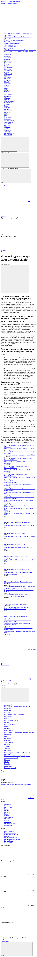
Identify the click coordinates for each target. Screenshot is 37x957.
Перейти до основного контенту (11, 1)
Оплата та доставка (10, 833)
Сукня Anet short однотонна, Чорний (15, 604)
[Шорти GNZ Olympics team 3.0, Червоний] (20, 513)
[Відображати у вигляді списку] (15, 286)
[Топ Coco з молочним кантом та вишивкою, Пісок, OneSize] (20, 628)
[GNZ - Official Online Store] (10, 777)
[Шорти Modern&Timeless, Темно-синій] (20, 548)
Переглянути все (9, 133)
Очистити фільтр (6, 680)
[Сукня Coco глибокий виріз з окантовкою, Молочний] (20, 459)
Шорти (6, 109)
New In (6, 99)
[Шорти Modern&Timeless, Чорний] (20, 525)
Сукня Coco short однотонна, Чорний (15, 616)
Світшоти (7, 112)
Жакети (6, 128)
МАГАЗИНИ (8, 135)
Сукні (6, 115)
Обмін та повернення (10, 837)
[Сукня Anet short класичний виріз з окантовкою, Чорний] (20, 587)
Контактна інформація (11, 834)
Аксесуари (7, 131)
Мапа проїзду (5, 941)
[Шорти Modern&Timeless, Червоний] (20, 536)
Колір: (29, 679)
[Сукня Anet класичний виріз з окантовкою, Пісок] (20, 452)
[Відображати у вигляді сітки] (15, 272)
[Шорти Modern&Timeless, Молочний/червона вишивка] (20, 573)
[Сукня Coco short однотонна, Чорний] (20, 608)
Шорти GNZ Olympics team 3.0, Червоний (17, 522)
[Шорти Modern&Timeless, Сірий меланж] (20, 560)
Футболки (7, 119)
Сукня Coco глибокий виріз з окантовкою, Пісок (19, 448)
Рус (5, 185)
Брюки (6, 106)
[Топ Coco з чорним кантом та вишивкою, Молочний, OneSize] (20, 620)
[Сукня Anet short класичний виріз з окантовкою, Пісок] (20, 489)
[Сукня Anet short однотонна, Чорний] (20, 595)
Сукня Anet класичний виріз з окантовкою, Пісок (19, 455)
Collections (7, 96)
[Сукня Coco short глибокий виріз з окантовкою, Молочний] (20, 497)
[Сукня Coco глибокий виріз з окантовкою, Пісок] (20, 446)
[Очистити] (15, 160)
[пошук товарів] (15, 144)
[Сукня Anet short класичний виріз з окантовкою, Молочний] (20, 481)
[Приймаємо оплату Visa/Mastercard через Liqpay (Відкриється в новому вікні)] (16, 784)
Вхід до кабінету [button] (9, 831)
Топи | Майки (8, 122)
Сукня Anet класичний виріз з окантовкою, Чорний (20, 477)
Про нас (6, 836)
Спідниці (7, 125)
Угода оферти (8, 841)
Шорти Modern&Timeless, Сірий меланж (16, 569)
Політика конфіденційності (12, 839)
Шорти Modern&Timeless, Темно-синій (16, 557)
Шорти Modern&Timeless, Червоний (15, 544)
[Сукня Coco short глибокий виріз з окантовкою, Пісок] (20, 505)
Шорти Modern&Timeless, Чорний (14, 533)
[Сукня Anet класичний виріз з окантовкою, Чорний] (20, 475)
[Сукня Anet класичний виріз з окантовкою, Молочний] (20, 467)
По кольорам (8, 102)
